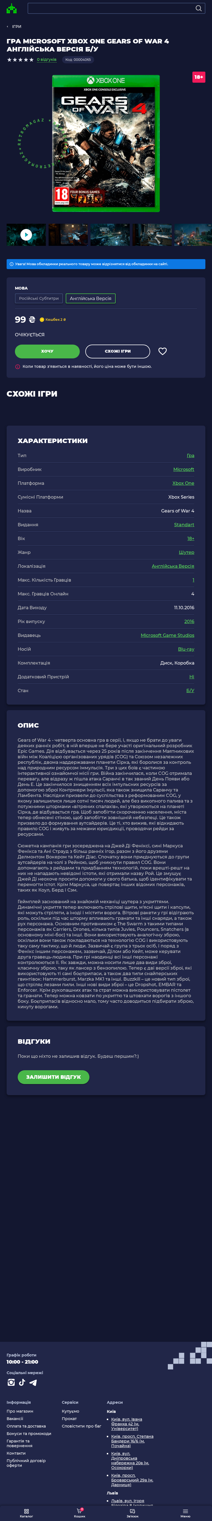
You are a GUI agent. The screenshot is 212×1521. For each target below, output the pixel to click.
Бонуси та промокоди (29, 1433)
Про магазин (20, 1411)
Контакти (16, 1453)
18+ (190, 538)
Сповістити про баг (81, 1426)
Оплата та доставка (26, 1426)
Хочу (47, 351)
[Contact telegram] (34, 1383)
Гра (190, 455)
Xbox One (183, 483)
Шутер (186, 552)
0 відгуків (47, 59)
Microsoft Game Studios (167, 635)
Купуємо (70, 1411)
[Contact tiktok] (23, 1383)
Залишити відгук (53, 1077)
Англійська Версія (173, 566)
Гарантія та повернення (20, 1443)
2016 (189, 621)
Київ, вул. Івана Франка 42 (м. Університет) (126, 1424)
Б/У (190, 690)
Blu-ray (186, 649)
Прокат (69, 1418)
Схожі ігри (118, 351)
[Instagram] (12, 1383)
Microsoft (183, 469)
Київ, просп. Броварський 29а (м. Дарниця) (132, 1480)
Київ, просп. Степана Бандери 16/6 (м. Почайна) (132, 1441)
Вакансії (15, 1418)
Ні (191, 676)
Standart (184, 524)
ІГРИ (17, 26)
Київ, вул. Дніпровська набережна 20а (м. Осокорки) (130, 1460)
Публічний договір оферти (26, 1463)
